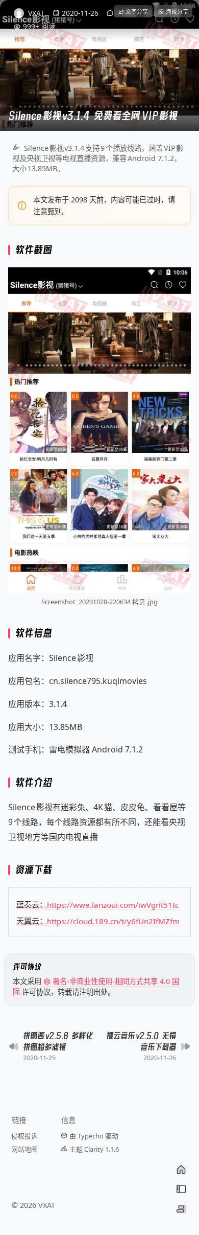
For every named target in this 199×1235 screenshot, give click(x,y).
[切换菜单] (181, 1189)
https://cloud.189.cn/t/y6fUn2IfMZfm (113, 921)
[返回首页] (181, 1169)
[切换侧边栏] (181, 1209)
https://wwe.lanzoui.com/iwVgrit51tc (113, 904)
